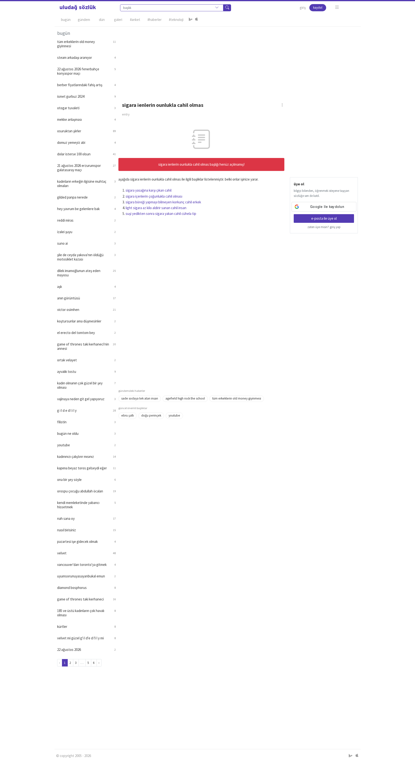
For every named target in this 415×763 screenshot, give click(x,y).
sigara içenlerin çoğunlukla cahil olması (154, 196)
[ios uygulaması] (196, 19)
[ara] (227, 7)
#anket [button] (135, 19)
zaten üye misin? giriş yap (324, 227)
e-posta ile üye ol (324, 218)
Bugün (66, 19)
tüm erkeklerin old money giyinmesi (236, 398)
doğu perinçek (151, 415)
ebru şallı (127, 415)
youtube (174, 415)
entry (126, 114)
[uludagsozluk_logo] (78, 7)
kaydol (317, 8)
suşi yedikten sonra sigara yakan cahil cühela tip (161, 213)
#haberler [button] (154, 19)
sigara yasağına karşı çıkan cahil (148, 190)
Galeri (118, 19)
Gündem (84, 19)
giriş (303, 7)
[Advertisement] (238, 60)
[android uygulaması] (191, 19)
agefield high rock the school (185, 398)
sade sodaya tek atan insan (139, 398)
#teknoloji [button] (176, 19)
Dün (102, 19)
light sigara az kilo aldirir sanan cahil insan (156, 208)
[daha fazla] (337, 7)
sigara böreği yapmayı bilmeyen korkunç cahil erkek (163, 202)
